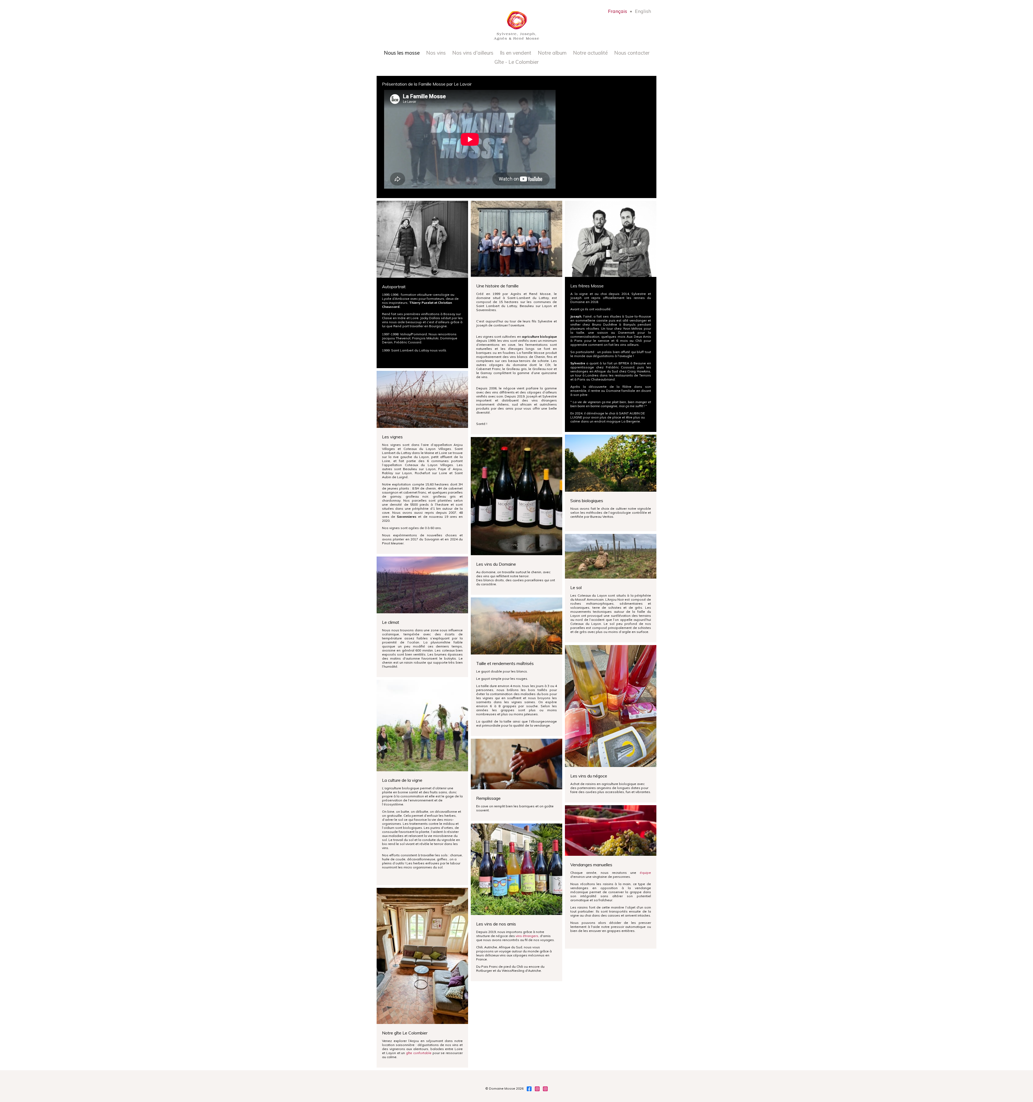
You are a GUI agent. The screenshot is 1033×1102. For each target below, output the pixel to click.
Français (617, 11)
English (643, 11)
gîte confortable (418, 1053)
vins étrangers (527, 936)
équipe (645, 873)
